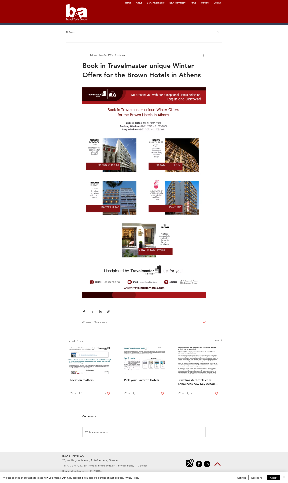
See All (218, 340)
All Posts (70, 32)
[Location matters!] (90, 360)
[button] (218, 32)
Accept (273, 477)
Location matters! (82, 380)
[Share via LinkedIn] (100, 311)
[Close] (284, 477)
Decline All (256, 477)
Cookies (142, 465)
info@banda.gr (106, 465)
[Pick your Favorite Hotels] (144, 360)
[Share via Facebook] (84, 311)
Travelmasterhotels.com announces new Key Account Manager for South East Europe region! (198, 382)
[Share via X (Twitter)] (92, 311)
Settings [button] (241, 477)
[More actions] (204, 55)
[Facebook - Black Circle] (199, 464)
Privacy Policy (126, 465)
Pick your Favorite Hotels (141, 380)
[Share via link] (108, 311)
